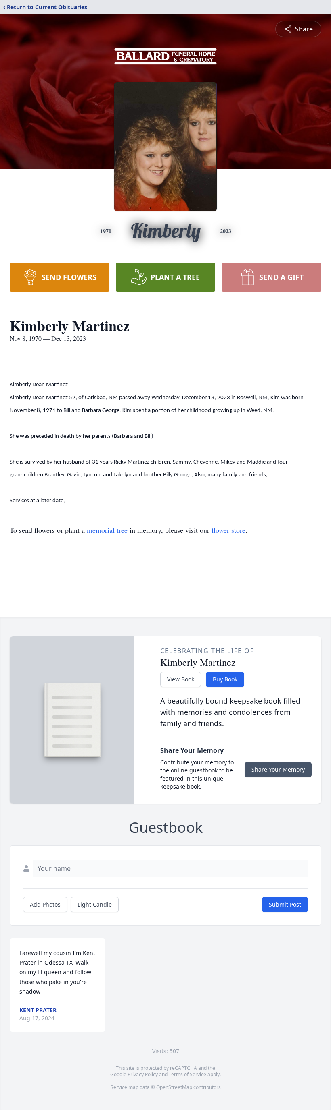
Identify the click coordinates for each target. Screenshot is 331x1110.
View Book (180, 679)
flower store (228, 530)
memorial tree (107, 530)
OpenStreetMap (174, 1087)
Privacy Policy (143, 1074)
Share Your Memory (278, 769)
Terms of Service (187, 1074)
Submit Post (285, 904)
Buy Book (225, 679)
